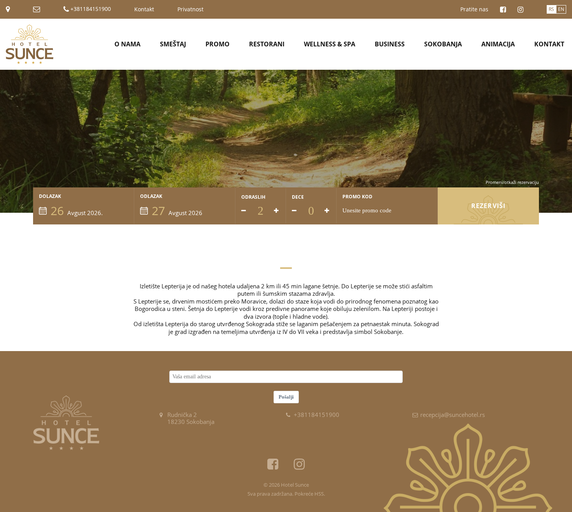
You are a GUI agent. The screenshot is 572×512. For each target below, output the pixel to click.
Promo (217, 44)
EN (561, 9)
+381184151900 (90, 9)
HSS (319, 493)
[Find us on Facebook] (503, 9)
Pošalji (286, 397)
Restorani (266, 44)
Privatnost (190, 9)
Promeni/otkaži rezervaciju (512, 182)
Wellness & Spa (329, 44)
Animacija (498, 44)
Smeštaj (173, 44)
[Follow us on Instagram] (520, 9)
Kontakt (144, 9)
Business (390, 44)
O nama (127, 44)
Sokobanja (443, 44)
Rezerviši (488, 205)
